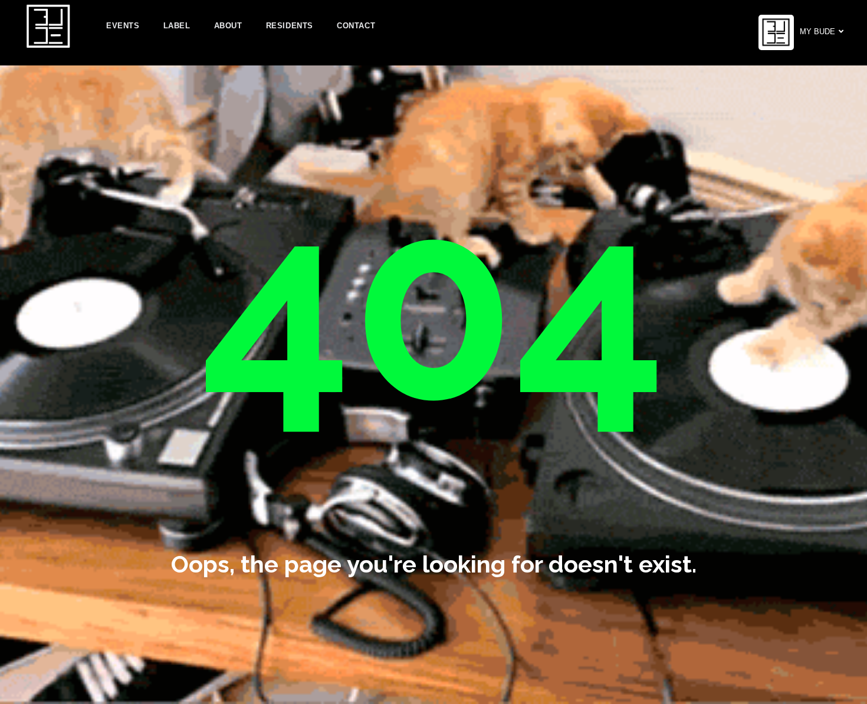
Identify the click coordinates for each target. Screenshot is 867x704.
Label (177, 25)
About (228, 25)
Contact (356, 25)
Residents (289, 25)
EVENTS (123, 25)
